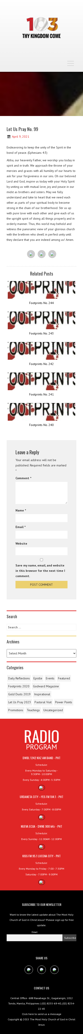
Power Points (63, 702)
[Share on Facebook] (31, 254)
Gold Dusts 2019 (19, 694)
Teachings (33, 710)
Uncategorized (53, 710)
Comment (23, 478)
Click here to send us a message (41, 1014)
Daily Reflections (19, 678)
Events (50, 678)
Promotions (15, 710)
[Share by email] (52, 254)
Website (21, 544)
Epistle (37, 678)
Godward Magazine (46, 686)
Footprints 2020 (18, 686)
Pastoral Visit (43, 702)
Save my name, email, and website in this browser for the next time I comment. (40, 570)
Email (20, 527)
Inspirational (42, 694)
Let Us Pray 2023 (19, 702)
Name (20, 510)
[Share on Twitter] (41, 254)
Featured (64, 678)
